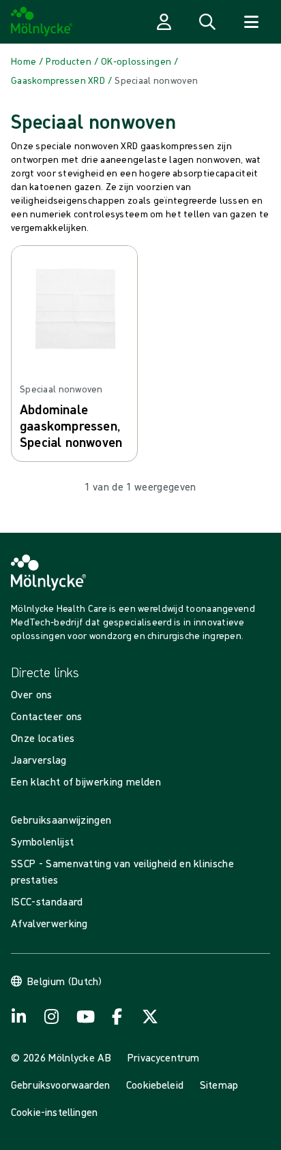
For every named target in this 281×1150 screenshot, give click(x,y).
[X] (150, 1016)
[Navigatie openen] (251, 21)
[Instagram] (52, 1016)
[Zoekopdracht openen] (207, 21)
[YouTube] (84, 1016)
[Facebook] (117, 1016)
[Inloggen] (164, 22)
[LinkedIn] (19, 1016)
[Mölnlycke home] (42, 22)
